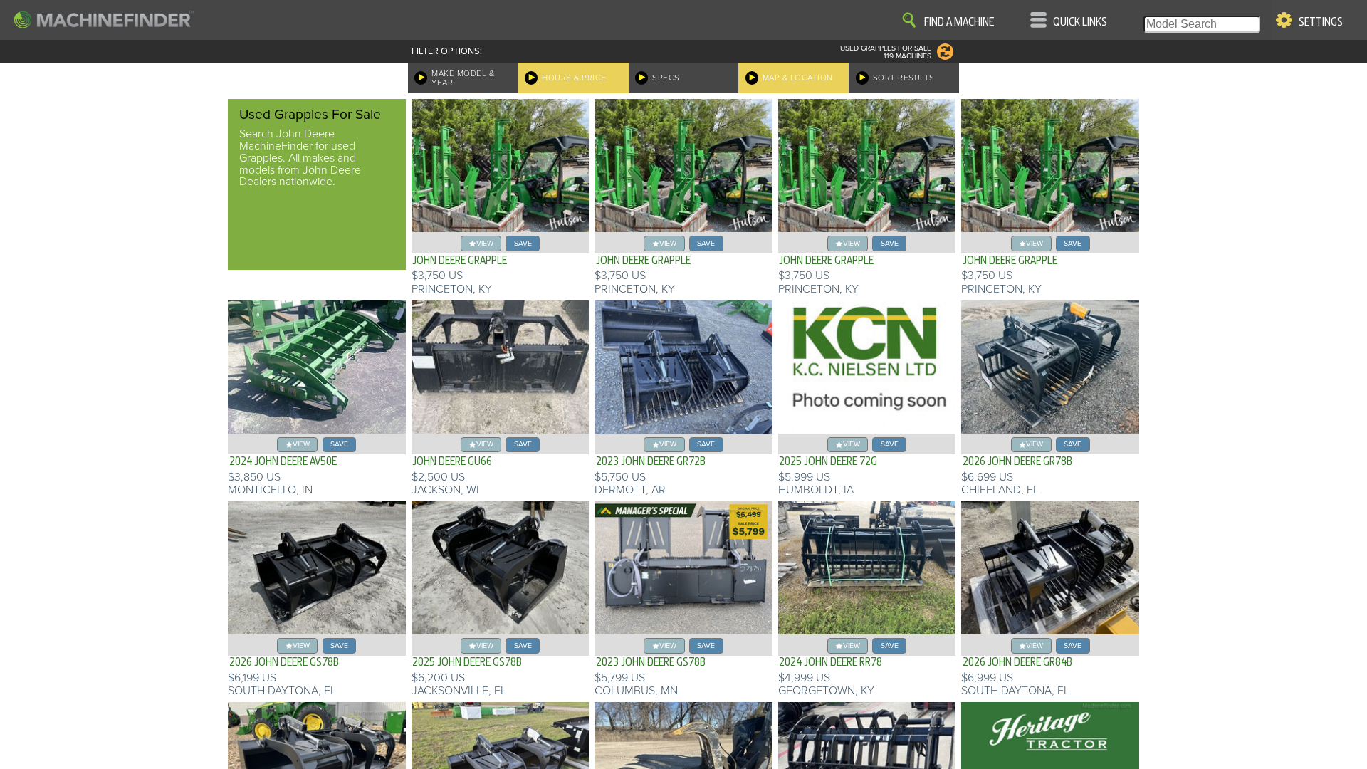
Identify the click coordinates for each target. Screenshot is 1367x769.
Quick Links (1080, 22)
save (523, 243)
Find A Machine (959, 22)
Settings (1321, 22)
